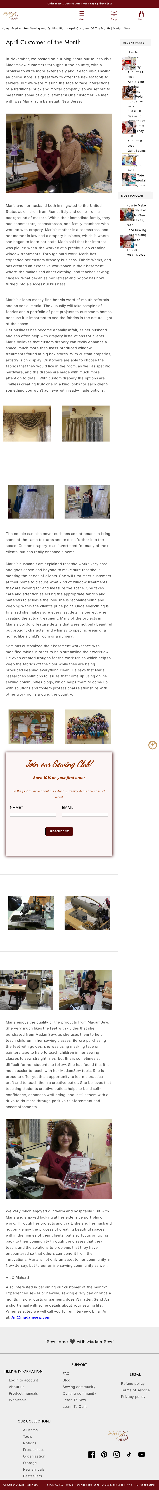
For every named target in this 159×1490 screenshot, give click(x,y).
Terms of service (135, 1390)
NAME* (16, 807)
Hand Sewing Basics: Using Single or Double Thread (136, 240)
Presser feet (33, 1450)
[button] (82, 14)
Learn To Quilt (75, 1406)
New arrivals (34, 1469)
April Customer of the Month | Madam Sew (99, 28)
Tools (27, 1436)
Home (6, 28)
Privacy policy (133, 1397)
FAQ (66, 1374)
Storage (30, 1463)
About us (16, 1387)
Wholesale (18, 1400)
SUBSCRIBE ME (59, 831)
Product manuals (23, 1393)
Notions (29, 1443)
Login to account (23, 1380)
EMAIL (67, 807)
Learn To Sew (74, 1400)
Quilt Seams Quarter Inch (137, 155)
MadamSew (32, 1485)
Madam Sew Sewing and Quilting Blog (38, 28)
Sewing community (79, 1387)
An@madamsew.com (30, 1317)
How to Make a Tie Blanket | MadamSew (136, 210)
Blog (67, 1380)
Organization (34, 1456)
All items (30, 1430)
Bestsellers (32, 1476)
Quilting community (79, 1393)
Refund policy (133, 1383)
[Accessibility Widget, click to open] (152, 745)
